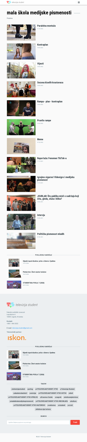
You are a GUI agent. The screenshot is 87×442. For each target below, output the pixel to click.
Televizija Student (67, 389)
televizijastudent (19, 389)
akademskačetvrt (21, 393)
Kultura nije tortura (44, 409)
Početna (10, 18)
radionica (52, 405)
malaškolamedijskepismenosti (22, 401)
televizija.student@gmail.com (22, 328)
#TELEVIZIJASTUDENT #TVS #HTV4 (53, 393)
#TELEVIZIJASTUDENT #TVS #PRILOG (23, 397)
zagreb (58, 397)
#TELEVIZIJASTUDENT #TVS (47, 389)
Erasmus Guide (47, 397)
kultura (73, 401)
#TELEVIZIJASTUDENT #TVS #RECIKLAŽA (52, 401)
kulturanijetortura (71, 397)
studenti (62, 405)
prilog (31, 389)
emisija (33, 393)
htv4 (71, 393)
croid (71, 405)
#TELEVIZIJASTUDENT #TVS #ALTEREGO (30, 405)
